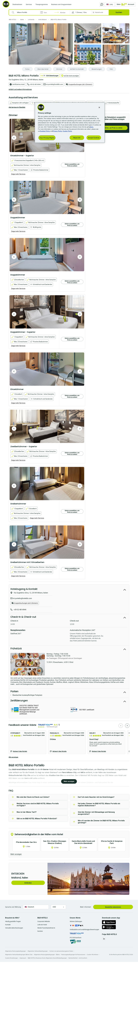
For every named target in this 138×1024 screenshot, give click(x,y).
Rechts (14, 137)
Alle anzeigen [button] (13, 757)
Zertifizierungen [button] (19, 700)
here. (92, 127)
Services (29, 4)
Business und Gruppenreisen (61, 4)
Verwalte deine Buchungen (14, 928)
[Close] (99, 107)
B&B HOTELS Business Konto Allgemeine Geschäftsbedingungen (47, 958)
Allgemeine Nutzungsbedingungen (15, 951)
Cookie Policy (67, 131)
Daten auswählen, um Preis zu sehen (109, 128)
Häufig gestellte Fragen (13, 921)
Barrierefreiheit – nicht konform (78, 958)
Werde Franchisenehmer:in (46, 928)
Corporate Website (43, 921)
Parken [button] (14, 691)
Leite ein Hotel (42, 925)
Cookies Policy (45, 131)
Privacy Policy (57, 131)
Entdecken (28, 883)
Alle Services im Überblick (17, 107)
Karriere (40, 931)
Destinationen (17, 4)
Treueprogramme (41, 4)
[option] (47, 197)
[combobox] (25, 12)
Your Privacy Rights (47, 138)
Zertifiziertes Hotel (18, 84)
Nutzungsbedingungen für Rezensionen (73, 954)
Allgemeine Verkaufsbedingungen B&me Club (18, 954)
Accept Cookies (93, 138)
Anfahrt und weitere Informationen (20, 89)
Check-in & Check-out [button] (23, 616)
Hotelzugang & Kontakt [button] (23, 589)
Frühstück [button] (16, 648)
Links (80, 199)
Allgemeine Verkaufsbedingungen (38, 951)
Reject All (76, 138)
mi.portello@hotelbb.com (54, 84)
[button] (81, 12)
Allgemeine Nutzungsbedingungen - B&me (47, 954)
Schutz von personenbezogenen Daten (61, 951)
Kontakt (8, 925)
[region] (70, 122)
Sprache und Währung (13, 907)
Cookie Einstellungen (11, 958)
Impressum (23, 958)
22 (125, 60)
